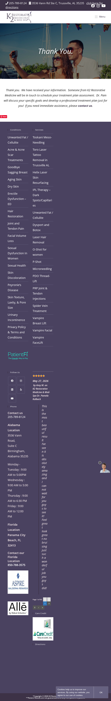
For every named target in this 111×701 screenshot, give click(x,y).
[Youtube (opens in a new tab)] (103, 6)
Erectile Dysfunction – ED (17, 199)
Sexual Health (17, 265)
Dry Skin (13, 186)
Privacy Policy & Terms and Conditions (17, 332)
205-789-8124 (18, 3)
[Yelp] (21, 389)
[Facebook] (12, 381)
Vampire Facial (42, 330)
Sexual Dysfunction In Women (17, 253)
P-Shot (37, 262)
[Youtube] (12, 398)
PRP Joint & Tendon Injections (40, 293)
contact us (85, 106)
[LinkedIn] (12, 389)
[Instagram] (21, 381)
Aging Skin (15, 179)
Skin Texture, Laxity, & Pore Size (17, 302)
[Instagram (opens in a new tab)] (98, 6)
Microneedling (42, 269)
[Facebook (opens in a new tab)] (93, 6)
